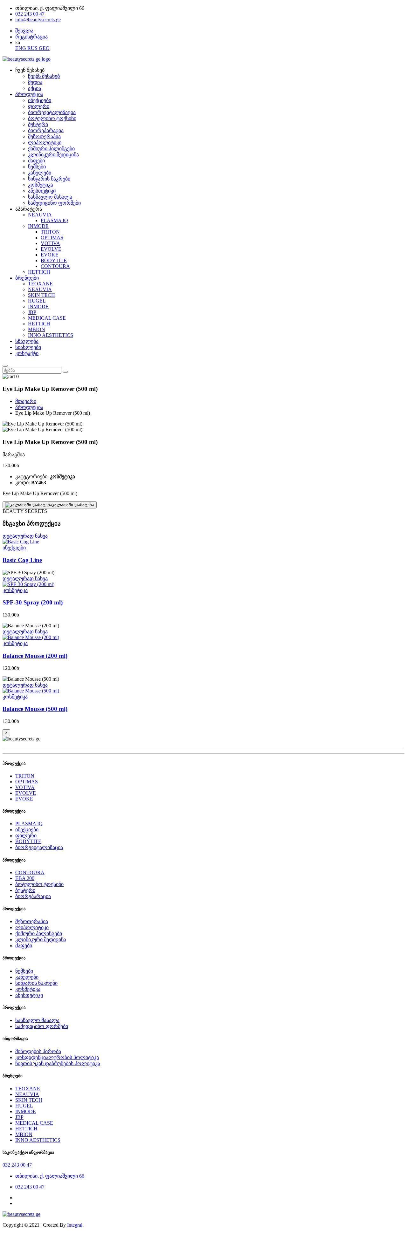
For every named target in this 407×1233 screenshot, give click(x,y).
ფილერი (38, 106)
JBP (32, 312)
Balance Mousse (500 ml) (35, 708)
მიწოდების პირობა (38, 1051)
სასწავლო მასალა (50, 197)
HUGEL (37, 300)
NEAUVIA (40, 214)
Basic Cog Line (22, 560)
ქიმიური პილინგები (51, 148)
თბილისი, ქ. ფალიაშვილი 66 (49, 1176)
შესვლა (24, 30)
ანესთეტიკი (42, 191)
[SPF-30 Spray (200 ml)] (203, 584)
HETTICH (39, 272)
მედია (35, 82)
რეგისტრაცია (31, 36)
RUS (33, 48)
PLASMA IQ (54, 220)
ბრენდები (27, 278)
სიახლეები (28, 347)
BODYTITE (54, 260)
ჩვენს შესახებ (44, 76)
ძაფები (36, 160)
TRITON (50, 232)
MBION (36, 329)
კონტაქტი (26, 353)
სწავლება (26, 341)
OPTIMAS (52, 237)
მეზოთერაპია (44, 136)
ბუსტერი (38, 124)
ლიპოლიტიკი (44, 142)
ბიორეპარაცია (46, 130)
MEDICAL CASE (47, 318)
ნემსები (37, 166)
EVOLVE (51, 249)
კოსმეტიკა (40, 184)
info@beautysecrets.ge (38, 19)
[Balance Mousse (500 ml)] (203, 691)
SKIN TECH (41, 295)
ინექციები (39, 100)
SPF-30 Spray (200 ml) (33, 602)
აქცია (34, 88)
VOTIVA (50, 243)
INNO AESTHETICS (50, 335)
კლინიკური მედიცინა (53, 154)
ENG (21, 48)
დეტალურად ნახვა (25, 536)
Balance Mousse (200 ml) (35, 655)
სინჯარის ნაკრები (49, 178)
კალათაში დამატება (73, 504)
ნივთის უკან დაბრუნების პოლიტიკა (57, 1063)
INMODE (38, 226)
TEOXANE (40, 283)
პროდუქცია (29, 94)
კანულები (39, 172)
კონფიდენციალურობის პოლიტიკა (57, 1057)
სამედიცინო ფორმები (54, 203)
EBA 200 (24, 878)
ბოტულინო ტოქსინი (52, 118)
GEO (44, 48)
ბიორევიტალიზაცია (52, 112)
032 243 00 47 (30, 14)
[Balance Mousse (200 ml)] (203, 637)
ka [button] (17, 42)
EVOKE (50, 254)
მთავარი (25, 401)
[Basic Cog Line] (203, 542)
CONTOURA (55, 266)
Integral (74, 1225)
